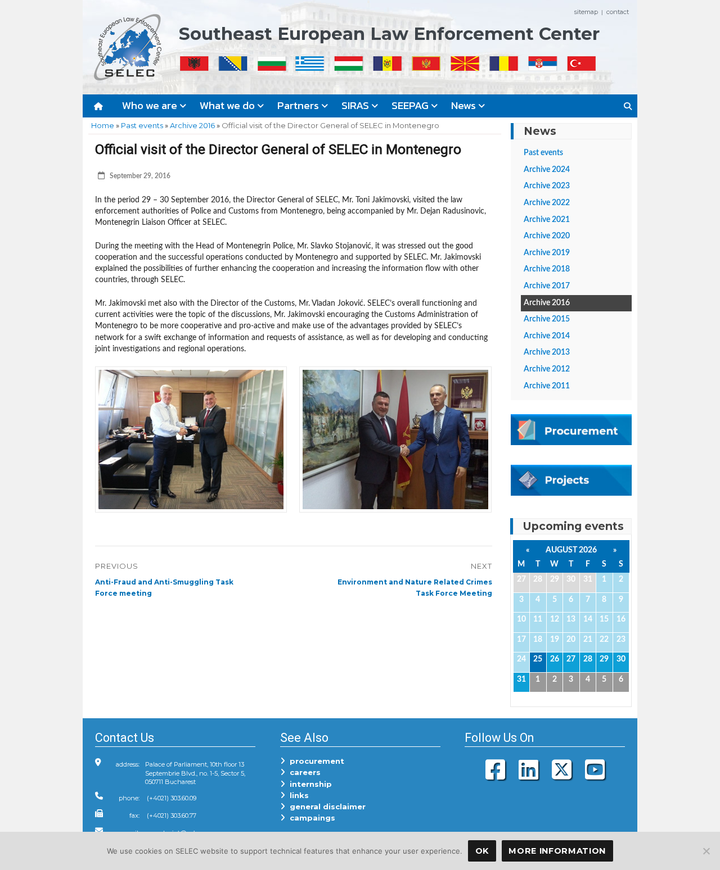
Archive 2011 (547, 386)
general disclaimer (325, 806)
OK (482, 851)
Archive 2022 (547, 203)
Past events (142, 125)
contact (617, 12)
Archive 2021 (547, 220)
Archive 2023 (547, 186)
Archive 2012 (547, 369)
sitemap (586, 12)
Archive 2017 (547, 286)
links (297, 795)
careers (303, 772)
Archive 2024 (547, 170)
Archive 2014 (547, 336)
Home (102, 125)
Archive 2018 (547, 269)
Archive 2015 (547, 319)
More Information (557, 851)
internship (308, 784)
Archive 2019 (547, 253)
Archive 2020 (547, 236)
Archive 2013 (547, 352)
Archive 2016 (192, 125)
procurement (314, 760)
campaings (310, 817)
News (464, 105)
